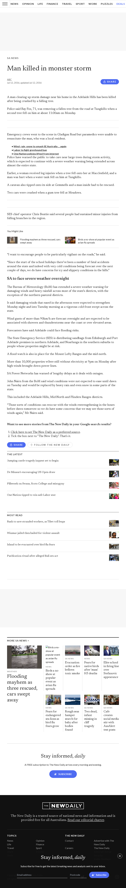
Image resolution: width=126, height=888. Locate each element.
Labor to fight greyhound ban (30, 150)
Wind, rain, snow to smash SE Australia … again (40, 146)
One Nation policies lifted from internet (36, 153)
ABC (9, 79)
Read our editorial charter (85, 820)
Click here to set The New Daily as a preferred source (45, 432)
